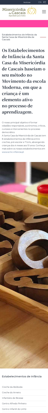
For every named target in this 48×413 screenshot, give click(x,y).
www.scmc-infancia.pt (13, 152)
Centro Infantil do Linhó (14, 409)
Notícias (26, 2)
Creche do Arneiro (11, 392)
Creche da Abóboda (12, 387)
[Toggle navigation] (44, 11)
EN (39, 2)
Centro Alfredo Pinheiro (14, 403)
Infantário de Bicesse (12, 398)
